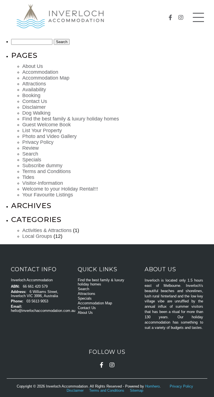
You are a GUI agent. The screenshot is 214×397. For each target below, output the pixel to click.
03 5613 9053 (37, 301)
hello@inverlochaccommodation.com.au (43, 311)
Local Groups (37, 236)
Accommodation (40, 72)
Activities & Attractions (47, 230)
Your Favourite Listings (47, 195)
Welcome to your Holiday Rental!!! (60, 189)
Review (30, 148)
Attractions (34, 84)
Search (30, 154)
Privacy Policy (38, 142)
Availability (34, 89)
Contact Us (34, 101)
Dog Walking (36, 113)
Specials (31, 159)
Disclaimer (34, 107)
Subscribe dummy (42, 165)
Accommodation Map (45, 78)
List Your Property (42, 130)
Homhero (152, 386)
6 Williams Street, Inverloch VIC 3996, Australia (34, 294)
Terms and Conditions (46, 171)
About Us (32, 66)
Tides (28, 177)
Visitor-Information (42, 183)
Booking (31, 95)
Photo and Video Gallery (49, 136)
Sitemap (137, 390)
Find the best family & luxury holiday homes (70, 119)
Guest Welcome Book (46, 124)
